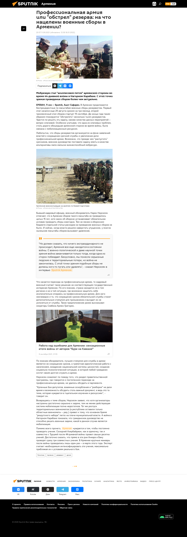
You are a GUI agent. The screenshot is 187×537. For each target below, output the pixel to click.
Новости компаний (90, 504)
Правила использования (34, 504)
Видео (143, 481)
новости (50, 481)
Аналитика (108, 481)
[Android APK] (166, 517)
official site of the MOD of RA (53, 81)
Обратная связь (66, 508)
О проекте (16, 504)
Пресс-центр (155, 481)
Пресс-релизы (74, 504)
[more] (108, 274)
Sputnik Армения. (62, 270)
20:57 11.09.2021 (43, 32)
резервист (60, 455)
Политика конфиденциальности (114, 504)
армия (69, 455)
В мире (98, 481)
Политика (40, 455)
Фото (119, 481)
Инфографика (131, 481)
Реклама (61, 504)
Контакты (51, 504)
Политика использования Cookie (144, 504)
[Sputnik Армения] (26, 7)
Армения (67, 428)
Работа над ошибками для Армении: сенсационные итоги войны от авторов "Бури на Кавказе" (72, 347)
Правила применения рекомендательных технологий (34, 508)
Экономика (74, 481)
